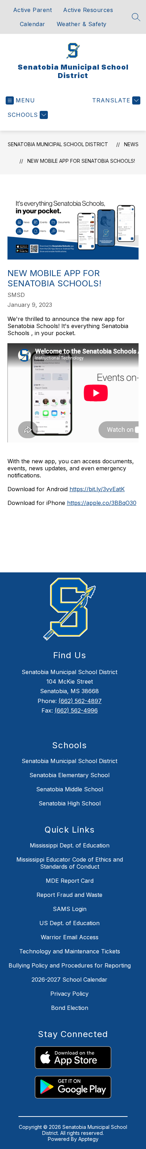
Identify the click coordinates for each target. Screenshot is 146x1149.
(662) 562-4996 (76, 710)
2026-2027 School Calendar (69, 979)
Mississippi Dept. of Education (70, 845)
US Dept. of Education (69, 923)
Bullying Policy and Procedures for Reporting (70, 965)
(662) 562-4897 (80, 700)
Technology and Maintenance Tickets (69, 951)
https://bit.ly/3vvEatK (97, 489)
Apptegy (88, 1139)
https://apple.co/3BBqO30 (101, 502)
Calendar (32, 24)
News (131, 144)
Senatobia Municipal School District (58, 144)
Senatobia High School (70, 803)
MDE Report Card (70, 880)
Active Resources (88, 9)
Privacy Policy (69, 993)
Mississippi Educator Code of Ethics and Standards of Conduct (69, 863)
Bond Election (69, 1007)
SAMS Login (69, 908)
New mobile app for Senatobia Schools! (81, 161)
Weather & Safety (82, 24)
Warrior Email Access (70, 937)
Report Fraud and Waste (69, 894)
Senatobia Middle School (69, 789)
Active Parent (32, 9)
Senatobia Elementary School (69, 775)
